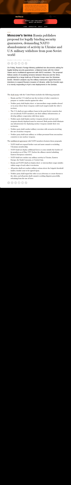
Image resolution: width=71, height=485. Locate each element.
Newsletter (32, 26)
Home (25, 26)
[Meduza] (19, 16)
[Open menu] (54, 16)
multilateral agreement (19, 140)
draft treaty (15, 94)
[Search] (50, 16)
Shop (45, 26)
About (40, 26)
